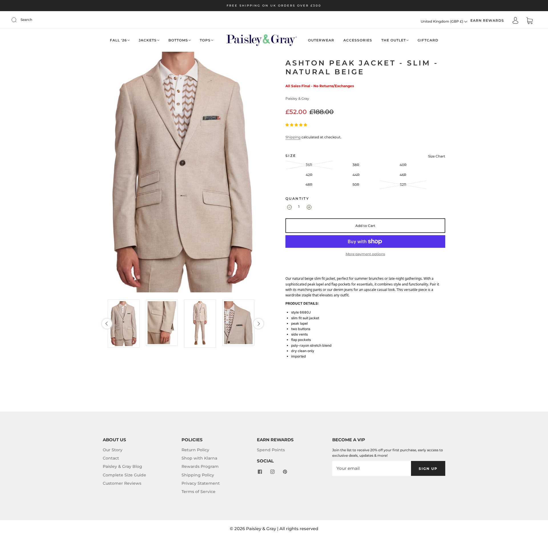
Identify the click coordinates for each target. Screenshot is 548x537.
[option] (125, 323)
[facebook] (259, 472)
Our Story (112, 449)
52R (403, 184)
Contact (111, 458)
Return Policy (195, 449)
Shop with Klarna (199, 458)
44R (356, 175)
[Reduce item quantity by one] (289, 207)
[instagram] (272, 472)
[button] (107, 324)
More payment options (365, 254)
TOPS (205, 40)
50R (355, 184)
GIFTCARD (428, 40)
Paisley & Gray (297, 98)
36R (309, 165)
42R (309, 175)
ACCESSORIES (357, 40)
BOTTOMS (178, 40)
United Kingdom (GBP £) (442, 21)
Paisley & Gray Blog (122, 466)
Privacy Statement (201, 483)
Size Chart (436, 156)
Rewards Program (200, 466)
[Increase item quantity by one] (308, 207)
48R (309, 184)
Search (26, 19)
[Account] (515, 21)
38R (355, 165)
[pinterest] (285, 472)
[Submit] (17, 19)
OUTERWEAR (321, 40)
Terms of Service (198, 491)
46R (403, 175)
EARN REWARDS (487, 20)
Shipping (293, 137)
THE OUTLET (393, 40)
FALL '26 (118, 40)
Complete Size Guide (124, 475)
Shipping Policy (198, 475)
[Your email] (371, 468)
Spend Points (271, 449)
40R (403, 165)
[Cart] (529, 21)
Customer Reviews (122, 483)
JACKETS (148, 40)
